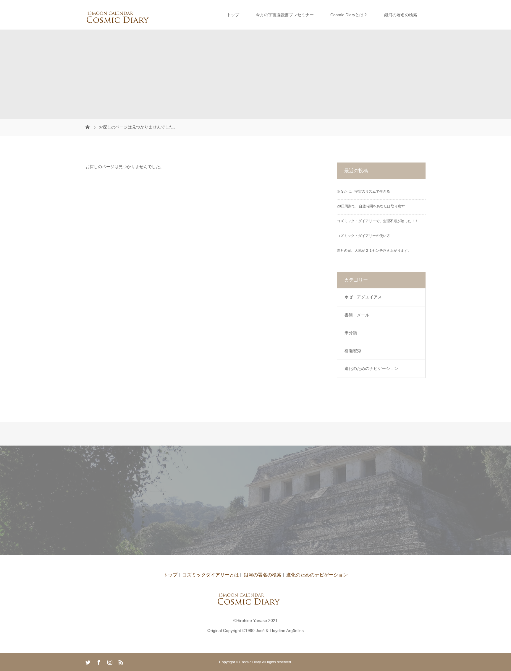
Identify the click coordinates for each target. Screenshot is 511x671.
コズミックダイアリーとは (210, 574)
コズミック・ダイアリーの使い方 (363, 236)
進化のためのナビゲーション (371, 368)
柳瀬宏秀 (353, 350)
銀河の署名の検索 (400, 14)
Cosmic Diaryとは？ (349, 14)
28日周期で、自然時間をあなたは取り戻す (371, 206)
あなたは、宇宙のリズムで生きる (363, 191)
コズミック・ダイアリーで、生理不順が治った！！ (377, 221)
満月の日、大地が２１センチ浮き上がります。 (374, 250)
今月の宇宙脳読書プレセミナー (285, 14)
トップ (233, 14)
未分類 (351, 332)
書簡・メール (357, 315)
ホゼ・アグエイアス (363, 297)
